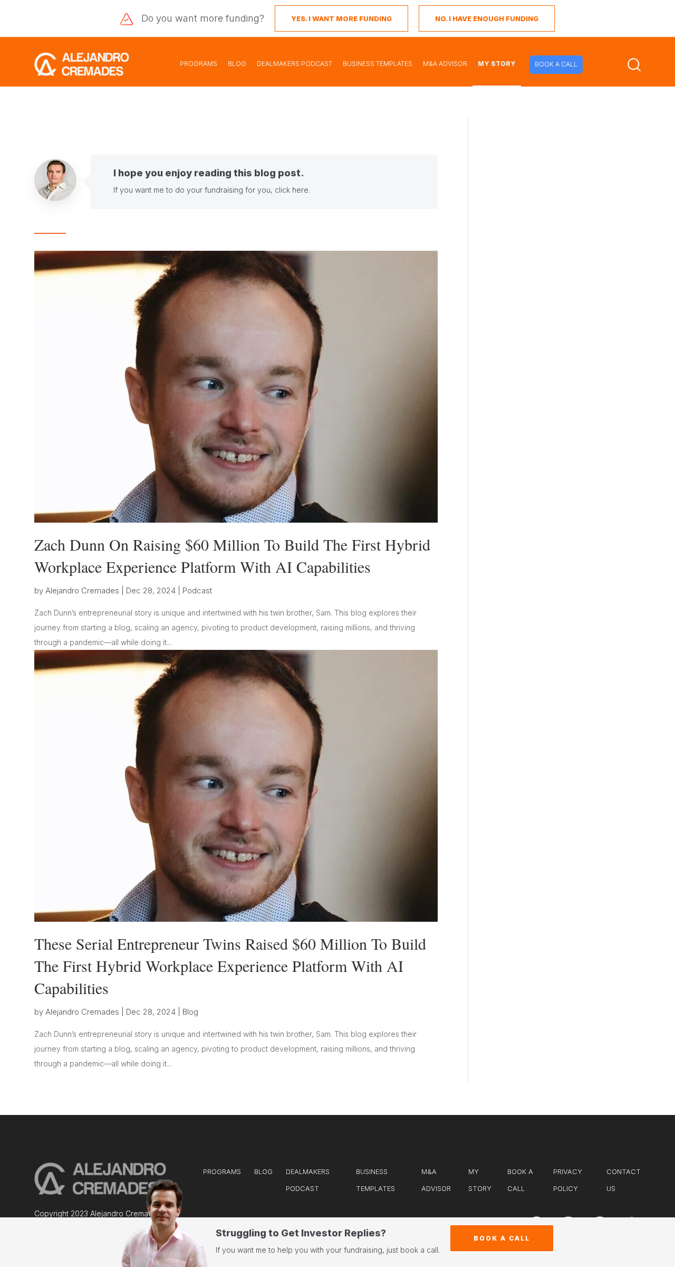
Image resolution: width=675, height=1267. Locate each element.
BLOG (237, 64)
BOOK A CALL (556, 64)
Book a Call (502, 1238)
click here (291, 189)
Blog (190, 1012)
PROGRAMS (198, 64)
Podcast (197, 590)
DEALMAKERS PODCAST (294, 64)
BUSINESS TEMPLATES (377, 64)
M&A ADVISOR (445, 64)
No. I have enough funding (486, 18)
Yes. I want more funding (341, 18)
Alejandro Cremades (82, 590)
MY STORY (497, 64)
